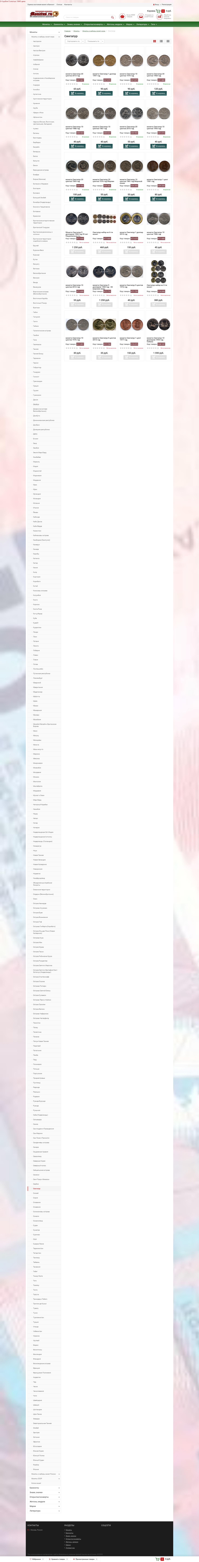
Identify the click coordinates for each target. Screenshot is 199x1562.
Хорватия (37, 1377)
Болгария (36, 188)
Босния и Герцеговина (41, 207)
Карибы (36, 554)
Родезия (36, 1096)
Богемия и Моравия (40, 184)
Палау (35, 1027)
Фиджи (35, 1345)
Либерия (36, 650)
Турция (36, 1322)
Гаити (35, 321)
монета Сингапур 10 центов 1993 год (155, 128)
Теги (153, 24)
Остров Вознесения (40, 917)
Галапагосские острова (42, 331)
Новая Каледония (40, 864)
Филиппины (37, 1350)
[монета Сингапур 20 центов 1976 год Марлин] (104, 166)
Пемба (35, 1055)
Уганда (35, 1327)
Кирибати (37, 581)
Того (35, 1281)
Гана (35, 340)
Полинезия (37, 1064)
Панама (36, 1037)
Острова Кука (38, 938)
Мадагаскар (37, 692)
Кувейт (35, 623)
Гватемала (37, 344)
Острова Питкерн (39, 986)
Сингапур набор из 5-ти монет (157, 286)
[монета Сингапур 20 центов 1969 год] (77, 166)
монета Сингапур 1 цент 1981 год (157, 180)
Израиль (36, 462)
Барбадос (37, 142)
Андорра (36, 85)
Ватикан (36, 269)
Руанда (36, 1106)
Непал (35, 818)
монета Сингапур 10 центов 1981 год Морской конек (131, 181)
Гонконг (36, 377)
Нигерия (36, 827)
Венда (35, 282)
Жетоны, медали (114, 24)
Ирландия (37, 494)
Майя (35, 701)
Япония (36, 1469)
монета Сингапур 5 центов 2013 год (104, 339)
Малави (36, 715)
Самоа (35, 1124)
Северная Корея (39, 1161)
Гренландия (37, 381)
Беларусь (36, 151)
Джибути (36, 416)
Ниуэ (35, 850)
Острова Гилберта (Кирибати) (44, 926)
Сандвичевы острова (41, 1142)
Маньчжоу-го (38, 749)
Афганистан (37, 117)
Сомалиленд (38, 1221)
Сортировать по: (73, 41)
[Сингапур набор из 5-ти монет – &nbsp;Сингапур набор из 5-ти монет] (158, 271)
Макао (35, 706)
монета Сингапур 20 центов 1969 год (74, 180)
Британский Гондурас (41, 227)
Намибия (36, 809)
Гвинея (35, 349)
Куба (35, 618)
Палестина (37, 1032)
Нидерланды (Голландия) (42, 841)
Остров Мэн (37, 942)
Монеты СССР (36, 1478)
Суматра (36, 1230)
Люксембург (37, 678)
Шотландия (37, 1409)
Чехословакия (38, 1391)
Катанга (36, 558)
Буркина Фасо (38, 250)
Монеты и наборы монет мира (42, 37)
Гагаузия (36, 317)
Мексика (36, 758)
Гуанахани (37, 395)
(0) (77, 84)
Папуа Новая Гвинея (41, 1041)
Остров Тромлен (39, 1004)
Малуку (36, 735)
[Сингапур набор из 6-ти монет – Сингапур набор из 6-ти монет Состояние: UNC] (104, 219)
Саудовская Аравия (40, 1152)
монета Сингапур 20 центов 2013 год (74, 75)
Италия (36, 508)
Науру (35, 814)
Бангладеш (37, 138)
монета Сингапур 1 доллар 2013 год (131, 233)
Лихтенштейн (38, 669)
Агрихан (36, 55)
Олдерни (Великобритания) (43, 894)
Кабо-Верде (37, 526)
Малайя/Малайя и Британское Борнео (44, 725)
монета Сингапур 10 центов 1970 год (128, 75)
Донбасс (36, 425)
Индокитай (37, 471)
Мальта (36, 745)
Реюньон (36, 1092)
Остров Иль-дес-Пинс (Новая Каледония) (44, 932)
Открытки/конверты (93, 24)
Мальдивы (37, 740)
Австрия (36, 46)
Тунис (35, 1313)
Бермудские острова (41, 170)
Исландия (37, 498)
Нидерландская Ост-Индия (43, 832)
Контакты (68, 4)
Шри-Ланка (37, 1414)
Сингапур (36, 1188)
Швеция (36, 1405)
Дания (35, 400)
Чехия (35, 1386)
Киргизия (36, 577)
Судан (35, 1225)
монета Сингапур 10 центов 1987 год (101, 128)
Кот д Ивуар (37, 614)
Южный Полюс (38, 1455)
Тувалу (35, 1308)
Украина (36, 1336)
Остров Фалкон (39, 1009)
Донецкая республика (41, 429)
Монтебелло (37, 786)
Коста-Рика (37, 609)
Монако (36, 777)
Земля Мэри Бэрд (39, 452)
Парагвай (37, 1046)
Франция (36, 1368)
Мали (35, 731)
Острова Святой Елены (42, 991)
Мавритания (38, 687)
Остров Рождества (40, 961)
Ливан (35, 655)
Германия (37, 358)
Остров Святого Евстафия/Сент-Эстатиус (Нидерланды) (45, 971)
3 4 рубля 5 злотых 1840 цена (12, 1)
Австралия (37, 41)
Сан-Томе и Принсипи (41, 1138)
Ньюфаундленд (39, 878)
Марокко (36, 754)
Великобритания (39, 273)
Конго (35, 600)
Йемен (35, 512)
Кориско (36, 604)
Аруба (35, 108)
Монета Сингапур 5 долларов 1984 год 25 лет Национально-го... (77, 234)
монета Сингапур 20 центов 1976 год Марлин (103, 180)
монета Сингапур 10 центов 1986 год (155, 233)
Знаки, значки (73, 24)
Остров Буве (37, 913)
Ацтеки (35, 128)
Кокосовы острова (40, 591)
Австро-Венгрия (39, 50)
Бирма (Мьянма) (39, 179)
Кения (35, 568)
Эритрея (36, 1432)
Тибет (35, 1271)
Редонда (36, 1087)
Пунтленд (36, 1083)
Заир (35, 443)
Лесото (36, 646)
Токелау (36, 1285)
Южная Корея (38, 1451)
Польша (36, 1069)
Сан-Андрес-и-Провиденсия (43, 1129)
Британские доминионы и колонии (43, 233)
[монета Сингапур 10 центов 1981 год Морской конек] (131, 166)
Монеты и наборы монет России (43, 1474)
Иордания (37, 480)
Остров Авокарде (39, 903)
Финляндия (37, 1354)
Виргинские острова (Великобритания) (40, 293)
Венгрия (36, 278)
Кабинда (36, 517)
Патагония (37, 1050)
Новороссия (37, 869)
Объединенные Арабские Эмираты (42, 884)
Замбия (36, 448)
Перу (35, 1060)
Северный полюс (39, 1165)
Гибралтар (37, 367)
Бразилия (37, 216)
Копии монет (36, 1483)
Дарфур (36, 404)
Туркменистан (38, 1317)
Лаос (35, 637)
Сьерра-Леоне (38, 1244)
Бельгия (36, 161)
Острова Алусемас (40, 908)
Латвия (36, 641)
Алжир (35, 69)
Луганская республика (41, 673)
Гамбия (36, 335)
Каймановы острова (41, 535)
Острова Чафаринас (40, 1014)
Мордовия (37, 791)
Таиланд (36, 1258)
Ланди (35, 632)
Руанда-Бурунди (39, 1101)
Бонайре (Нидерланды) (42, 202)
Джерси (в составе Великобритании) (40, 410)
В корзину (79, 93)
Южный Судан (38, 1460)
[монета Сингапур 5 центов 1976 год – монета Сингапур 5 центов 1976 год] (131, 271)
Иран (35, 489)
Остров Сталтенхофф (41, 977)
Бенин (35, 165)
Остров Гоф (37, 922)
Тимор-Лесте (38, 1276)
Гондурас (36, 372)
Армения (36, 103)
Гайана (36, 326)
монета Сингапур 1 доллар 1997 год (104, 75)
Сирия (35, 1198)
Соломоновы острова (41, 1211)
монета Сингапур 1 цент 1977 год (130, 339)
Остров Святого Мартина (42, 965)
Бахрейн (36, 147)
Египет (35, 439)
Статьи (59, 4)
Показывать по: (94, 41)
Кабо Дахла (37, 521)
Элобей (36, 1428)
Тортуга (36, 1294)
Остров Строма (39, 981)
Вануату (36, 264)
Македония (37, 710)
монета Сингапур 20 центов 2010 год (128, 128)
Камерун (36, 544)
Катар (35, 563)
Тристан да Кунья (39, 1304)
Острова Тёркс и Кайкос (42, 1000)
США (35, 1239)
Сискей (35, 1193)
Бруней (36, 246)
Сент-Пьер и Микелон (41, 1179)
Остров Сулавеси (39, 995)
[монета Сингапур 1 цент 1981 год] (158, 166)
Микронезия (37, 763)
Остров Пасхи (38, 952)
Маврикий (37, 683)
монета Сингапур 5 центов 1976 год (131, 286)
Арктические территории (42, 99)
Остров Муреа (38, 947)
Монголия (37, 781)
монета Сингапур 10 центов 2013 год (74, 286)
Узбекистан (37, 1331)
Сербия (36, 1184)
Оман (35, 899)
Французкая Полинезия (42, 1373)
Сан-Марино (37, 1133)
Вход (157, 4)
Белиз (35, 156)
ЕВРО (35, 434)
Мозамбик (37, 768)
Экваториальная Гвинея (42, 1423)
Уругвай (36, 1340)
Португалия (37, 1073)
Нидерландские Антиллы (42, 837)
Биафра (36, 174)
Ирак (35, 485)
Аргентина (37, 94)
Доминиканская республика (43, 420)
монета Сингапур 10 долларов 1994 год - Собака (155, 340)
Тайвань (36, 1262)
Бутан (35, 259)
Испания (36, 503)
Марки (129, 24)
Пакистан (36, 1023)
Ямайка (36, 1465)
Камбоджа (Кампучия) (41, 540)
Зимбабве (37, 457)
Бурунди (36, 255)
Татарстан (37, 1253)
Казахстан (37, 531)
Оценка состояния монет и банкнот (41, 4)
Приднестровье (39, 1078)
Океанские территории (41, 889)
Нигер (35, 823)
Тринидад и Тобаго (40, 1299)
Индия (35, 466)
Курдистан (37, 627)
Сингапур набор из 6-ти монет (103, 233)
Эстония (36, 1437)
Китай (35, 586)
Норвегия (36, 874)
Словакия (37, 1202)
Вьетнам (36, 308)
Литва (35, 664)
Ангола (36, 73)
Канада (36, 549)
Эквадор (36, 1419)
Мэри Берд (37, 800)
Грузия (35, 390)
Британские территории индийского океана (42, 240)
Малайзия (37, 719)
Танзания (36, 1267)
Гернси (35, 363)
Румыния (36, 1110)
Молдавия (37, 772)
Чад (34, 1382)
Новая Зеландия (39, 860)
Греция (35, 386)
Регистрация (166, 4)
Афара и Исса (38, 112)
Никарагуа (37, 846)
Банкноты (58, 24)
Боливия (36, 193)
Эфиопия (36, 1442)
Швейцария (37, 1400)
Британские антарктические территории (43, 222)
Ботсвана (36, 211)
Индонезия (37, 475)
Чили (35, 1396)
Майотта (36, 696)
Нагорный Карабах (40, 804)
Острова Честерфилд (41, 1018)
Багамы (36, 133)
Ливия (35, 660)
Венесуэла (37, 287)
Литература (141, 24)
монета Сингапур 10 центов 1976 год (74, 339)
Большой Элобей (39, 198)
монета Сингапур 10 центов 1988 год (74, 128)
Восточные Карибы (40, 298)
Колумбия (37, 595)
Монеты (46, 24)
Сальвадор (37, 1119)
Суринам (36, 1235)
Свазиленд (37, 1156)
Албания (36, 64)
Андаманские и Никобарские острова (44, 79)
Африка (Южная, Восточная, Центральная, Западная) (43, 123)
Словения (37, 1207)
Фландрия (37, 1359)
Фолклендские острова (41, 1363)
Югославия (37, 1446)
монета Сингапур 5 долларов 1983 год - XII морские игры (103, 287)
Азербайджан (38, 60)
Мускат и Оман (38, 795)
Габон (35, 312)
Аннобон (36, 89)
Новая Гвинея (38, 855)
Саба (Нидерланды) (40, 1115)
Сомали (36, 1216)
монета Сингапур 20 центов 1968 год (155, 75)
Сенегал (36, 1175)
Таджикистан (38, 1248)
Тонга (35, 1290)
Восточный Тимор (40, 303)
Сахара (36, 1147)
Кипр (35, 572)
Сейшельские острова (41, 1170)
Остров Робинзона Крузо (42, 956)
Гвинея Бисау (38, 354)
